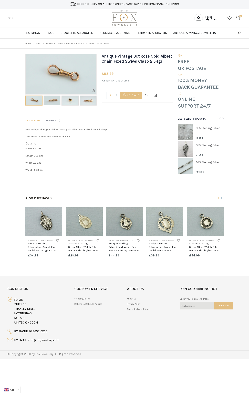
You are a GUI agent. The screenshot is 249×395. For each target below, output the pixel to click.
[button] (219, 198)
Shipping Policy (82, 298)
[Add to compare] (155, 95)
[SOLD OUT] (57, 213)
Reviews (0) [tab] (53, 120)
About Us (131, 298)
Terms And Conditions (138, 309)
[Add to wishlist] (146, 95)
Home (28, 44)
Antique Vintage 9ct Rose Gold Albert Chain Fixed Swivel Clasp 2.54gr (137, 59)
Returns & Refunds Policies (88, 304)
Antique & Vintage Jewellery (41, 240)
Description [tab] (32, 120)
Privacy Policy (133, 304)
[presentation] (220, 118)
